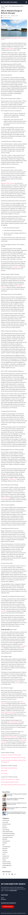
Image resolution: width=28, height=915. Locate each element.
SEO (3, 844)
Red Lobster (4, 770)
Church (4, 854)
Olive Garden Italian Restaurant (9, 768)
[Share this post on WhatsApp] (15, 874)
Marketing (4, 850)
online (16, 682)
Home (2, 6)
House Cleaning (5, 829)
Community (5, 852)
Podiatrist (4, 843)
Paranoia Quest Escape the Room (9, 782)
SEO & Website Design (6, 17)
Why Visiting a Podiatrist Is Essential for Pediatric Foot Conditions (15, 799)
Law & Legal (5, 822)
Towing (4, 859)
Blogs (6, 6)
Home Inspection (6, 841)
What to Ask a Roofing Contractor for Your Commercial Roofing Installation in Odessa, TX (16, 813)
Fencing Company (6, 861)
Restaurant (4, 848)
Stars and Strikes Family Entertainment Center (13, 784)
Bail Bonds (4, 839)
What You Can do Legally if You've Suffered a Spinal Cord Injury (17, 808)
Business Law (5, 858)
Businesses (3, 899)
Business (4, 867)
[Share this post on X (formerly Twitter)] (6, 874)
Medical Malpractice (6, 865)
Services (4, 826)
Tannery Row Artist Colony (8, 712)
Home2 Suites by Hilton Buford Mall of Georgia (13, 757)
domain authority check (8, 183)
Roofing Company (6, 824)
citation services (5, 498)
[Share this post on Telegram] (12, 874)
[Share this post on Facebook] (3, 874)
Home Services (5, 820)
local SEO (3, 611)
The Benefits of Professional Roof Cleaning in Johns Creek (17, 794)
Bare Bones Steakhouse (10, 737)
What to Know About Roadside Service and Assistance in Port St (16, 803)
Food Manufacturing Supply (8, 833)
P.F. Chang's (4, 773)
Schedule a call (16, 267)
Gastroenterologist (6, 863)
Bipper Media (9, 48)
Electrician (4, 827)
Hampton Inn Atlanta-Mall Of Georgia (11, 755)
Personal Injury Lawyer (7, 837)
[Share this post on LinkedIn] (9, 874)
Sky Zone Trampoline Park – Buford (10, 779)
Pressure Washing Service (8, 835)
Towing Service (5, 856)
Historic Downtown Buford (14, 722)
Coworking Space (6, 846)
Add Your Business (8, 906)
